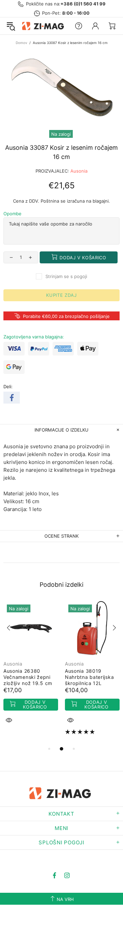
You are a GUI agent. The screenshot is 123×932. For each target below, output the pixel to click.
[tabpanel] (31, 670)
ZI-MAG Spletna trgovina (44, 25)
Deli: (8, 386)
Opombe (12, 213)
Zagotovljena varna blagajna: (33, 336)
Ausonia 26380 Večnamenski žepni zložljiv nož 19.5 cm (27, 677)
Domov (21, 43)
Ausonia (78, 171)
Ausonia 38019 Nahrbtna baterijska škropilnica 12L (89, 677)
